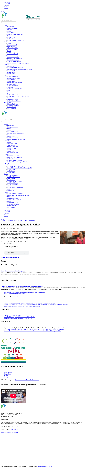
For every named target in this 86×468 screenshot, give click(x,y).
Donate (6, 8)
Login (2, 11)
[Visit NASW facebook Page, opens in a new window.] (1, 465)
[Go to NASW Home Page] (13, 19)
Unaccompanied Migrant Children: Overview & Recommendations (22, 306)
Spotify (6, 377)
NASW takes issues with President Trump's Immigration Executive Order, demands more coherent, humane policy (34, 329)
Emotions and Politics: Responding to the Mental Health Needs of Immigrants (24, 292)
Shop (5, 6)
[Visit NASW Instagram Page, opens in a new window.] (30, 465)
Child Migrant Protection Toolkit (12, 315)
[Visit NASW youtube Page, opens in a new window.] (11, 465)
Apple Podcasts (8, 372)
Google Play (7, 374)
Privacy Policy (42, 466)
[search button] (1, 121)
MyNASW (7, 2)
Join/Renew (7, 3)
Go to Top (49, 466)
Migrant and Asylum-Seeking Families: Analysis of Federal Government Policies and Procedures (29, 303)
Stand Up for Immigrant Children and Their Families (18, 318)
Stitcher (6, 375)
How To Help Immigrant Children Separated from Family (19, 317)
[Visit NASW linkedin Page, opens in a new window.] (5, 465)
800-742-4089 (14, 429)
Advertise (6, 5)
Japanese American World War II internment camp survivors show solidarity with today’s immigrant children (32, 331)
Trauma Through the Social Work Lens (14, 293)
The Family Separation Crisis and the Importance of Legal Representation (22, 286)
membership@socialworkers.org (9, 432)
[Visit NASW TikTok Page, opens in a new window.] (49, 465)
